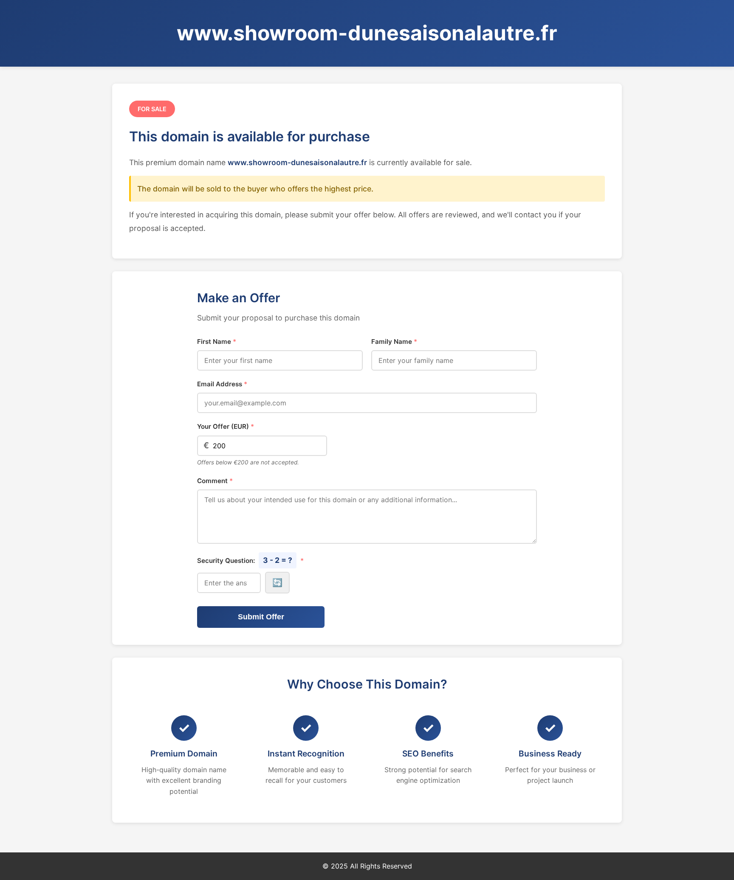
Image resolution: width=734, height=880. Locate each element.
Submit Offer (261, 617)
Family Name (394, 341)
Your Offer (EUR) (225, 426)
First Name (216, 341)
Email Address (222, 384)
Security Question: (250, 560)
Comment (215, 481)
